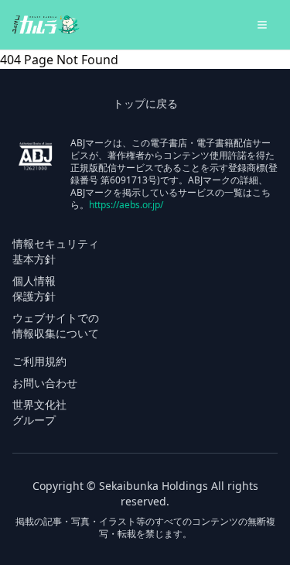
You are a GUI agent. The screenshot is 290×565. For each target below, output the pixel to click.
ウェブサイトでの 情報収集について (55, 325)
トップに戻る (145, 103)
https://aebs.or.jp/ (126, 204)
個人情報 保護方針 (34, 288)
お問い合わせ (44, 382)
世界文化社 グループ (39, 412)
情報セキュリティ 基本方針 (55, 251)
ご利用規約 (39, 361)
